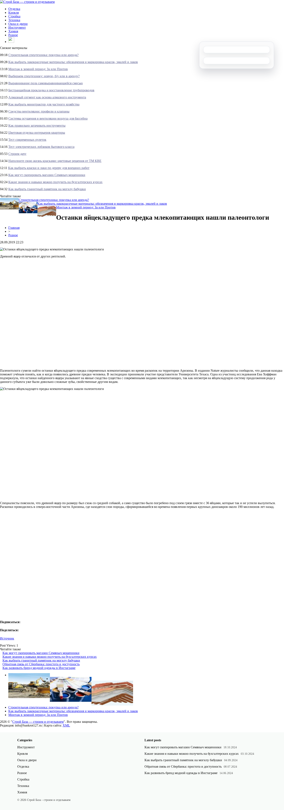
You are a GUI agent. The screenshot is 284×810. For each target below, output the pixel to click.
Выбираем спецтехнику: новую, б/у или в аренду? (44, 76)
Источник (7, 638)
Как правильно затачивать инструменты (36, 125)
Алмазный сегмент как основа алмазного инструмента (47, 97)
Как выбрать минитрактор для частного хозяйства (43, 104)
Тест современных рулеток (27, 139)
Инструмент (17, 27)
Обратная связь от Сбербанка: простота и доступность (41, 664)
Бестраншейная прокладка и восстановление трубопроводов (51, 90)
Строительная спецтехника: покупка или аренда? (43, 55)
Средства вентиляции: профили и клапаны (38, 111)
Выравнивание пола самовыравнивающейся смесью (45, 83)
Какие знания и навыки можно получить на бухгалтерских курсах (55, 182)
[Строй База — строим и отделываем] (27, 2)
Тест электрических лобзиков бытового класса (41, 146)
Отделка (14, 9)
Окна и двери (18, 24)
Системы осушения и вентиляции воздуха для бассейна (48, 118)
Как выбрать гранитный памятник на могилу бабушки (47, 189)
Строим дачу (17, 154)
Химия (13, 31)
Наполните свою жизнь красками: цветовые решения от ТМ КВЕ (54, 161)
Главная (14, 227)
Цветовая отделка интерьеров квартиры (36, 132)
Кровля (13, 12)
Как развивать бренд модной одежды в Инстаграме (38, 668)
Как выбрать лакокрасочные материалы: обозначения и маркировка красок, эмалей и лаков (73, 62)
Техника (14, 20)
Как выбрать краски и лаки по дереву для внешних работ (48, 168)
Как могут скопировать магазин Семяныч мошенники (46, 175)
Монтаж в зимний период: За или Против (38, 69)
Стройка (14, 16)
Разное (13, 35)
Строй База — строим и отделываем (38, 721)
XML (66, 725)
